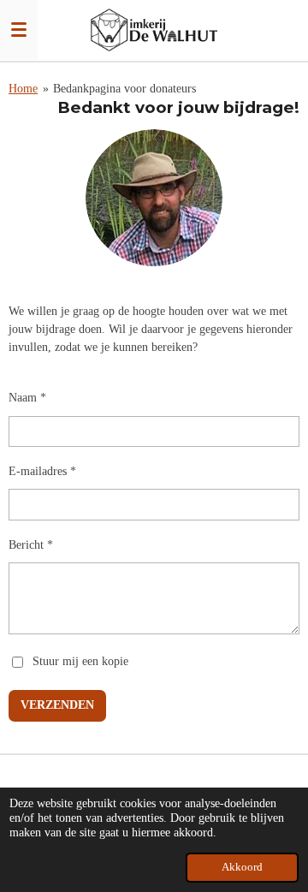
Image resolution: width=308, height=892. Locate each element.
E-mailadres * (42, 471)
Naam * (27, 397)
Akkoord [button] (242, 867)
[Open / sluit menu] (19, 30)
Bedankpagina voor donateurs (124, 88)
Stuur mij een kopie (80, 661)
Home (23, 88)
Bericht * (31, 544)
